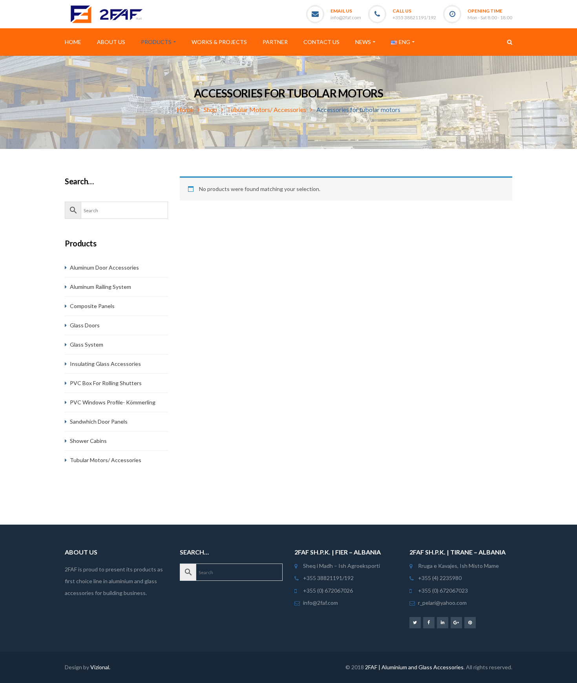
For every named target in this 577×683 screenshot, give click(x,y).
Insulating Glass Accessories (105, 363)
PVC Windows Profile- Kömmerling (112, 402)
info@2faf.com (345, 17)
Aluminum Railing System (100, 286)
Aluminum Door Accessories (104, 267)
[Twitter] (415, 622)
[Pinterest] (470, 622)
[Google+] (456, 622)
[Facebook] (429, 622)
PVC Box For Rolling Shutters (106, 383)
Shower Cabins (88, 440)
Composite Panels (92, 306)
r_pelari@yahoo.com (442, 602)
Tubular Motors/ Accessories (266, 109)
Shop (210, 109)
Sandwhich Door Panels (99, 421)
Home (185, 109)
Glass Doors (85, 325)
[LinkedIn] (442, 622)
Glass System (86, 344)
